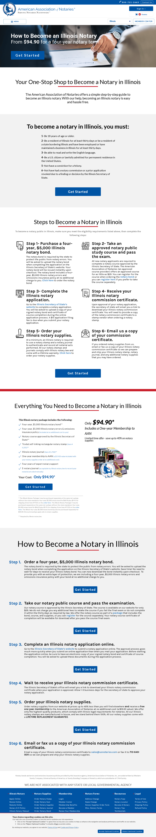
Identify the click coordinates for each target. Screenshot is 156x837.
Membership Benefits (68, 805)
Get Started (85, 590)
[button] (141, 8)
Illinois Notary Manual (19, 811)
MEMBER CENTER (144, 21)
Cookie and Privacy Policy (69, 827)
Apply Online (15, 799)
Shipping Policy (141, 805)
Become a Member (66, 808)
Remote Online (15, 805)
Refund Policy (141, 808)
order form (47, 503)
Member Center (65, 802)
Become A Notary (122, 805)
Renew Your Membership (69, 811)
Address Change (92, 799)
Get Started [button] (28, 55)
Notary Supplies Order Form (97, 805)
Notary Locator (121, 802)
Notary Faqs (120, 799)
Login (61, 799)
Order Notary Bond (42, 811)
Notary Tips (120, 808)
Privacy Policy (141, 802)
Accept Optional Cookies (109, 831)
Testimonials (120, 811)
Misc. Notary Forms (93, 808)
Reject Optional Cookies (132, 831)
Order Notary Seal (42, 802)
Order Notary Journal (43, 808)
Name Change (91, 802)
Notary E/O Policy (17, 808)
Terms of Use (52, 827)
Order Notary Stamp (43, 799)
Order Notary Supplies (44, 805)
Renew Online (15, 802)
